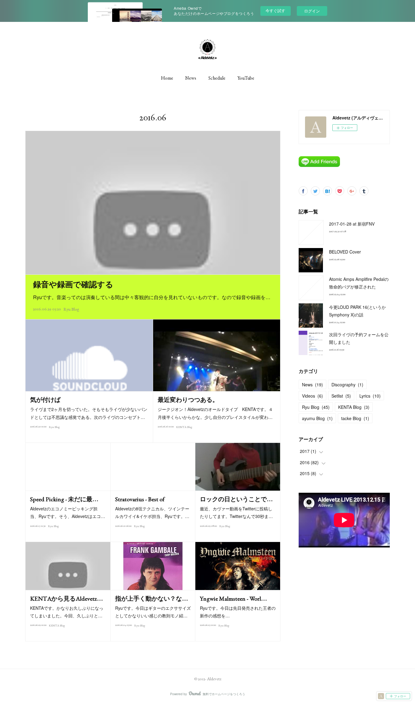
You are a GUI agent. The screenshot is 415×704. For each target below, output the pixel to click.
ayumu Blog (317, 418)
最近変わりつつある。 (188, 400)
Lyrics (370, 396)
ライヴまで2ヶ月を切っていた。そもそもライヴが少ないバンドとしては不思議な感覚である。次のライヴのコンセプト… (88, 413)
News (190, 78)
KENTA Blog (184, 427)
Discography (347, 384)
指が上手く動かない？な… (151, 598)
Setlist (341, 396)
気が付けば (45, 400)
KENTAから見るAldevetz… (66, 598)
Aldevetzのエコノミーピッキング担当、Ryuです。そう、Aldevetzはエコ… (67, 512)
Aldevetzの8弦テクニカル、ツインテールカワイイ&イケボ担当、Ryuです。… (152, 512)
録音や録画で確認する (73, 284)
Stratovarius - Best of (139, 499)
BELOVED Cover (345, 252)
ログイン (312, 11)
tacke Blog (355, 418)
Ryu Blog (71, 309)
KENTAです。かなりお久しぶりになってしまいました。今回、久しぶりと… (66, 612)
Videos (312, 396)
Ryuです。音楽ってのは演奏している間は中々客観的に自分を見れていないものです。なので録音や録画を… (151, 297)
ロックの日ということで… (236, 499)
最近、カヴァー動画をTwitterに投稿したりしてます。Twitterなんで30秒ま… (236, 512)
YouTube (246, 78)
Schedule (216, 78)
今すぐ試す (275, 10)
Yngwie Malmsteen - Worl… (233, 598)
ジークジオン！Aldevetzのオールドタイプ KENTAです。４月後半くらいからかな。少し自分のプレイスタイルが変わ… (215, 413)
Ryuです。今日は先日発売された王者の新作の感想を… (238, 612)
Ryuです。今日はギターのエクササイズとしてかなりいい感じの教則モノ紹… (153, 612)
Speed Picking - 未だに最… (64, 499)
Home (167, 78)
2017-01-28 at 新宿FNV (352, 224)
